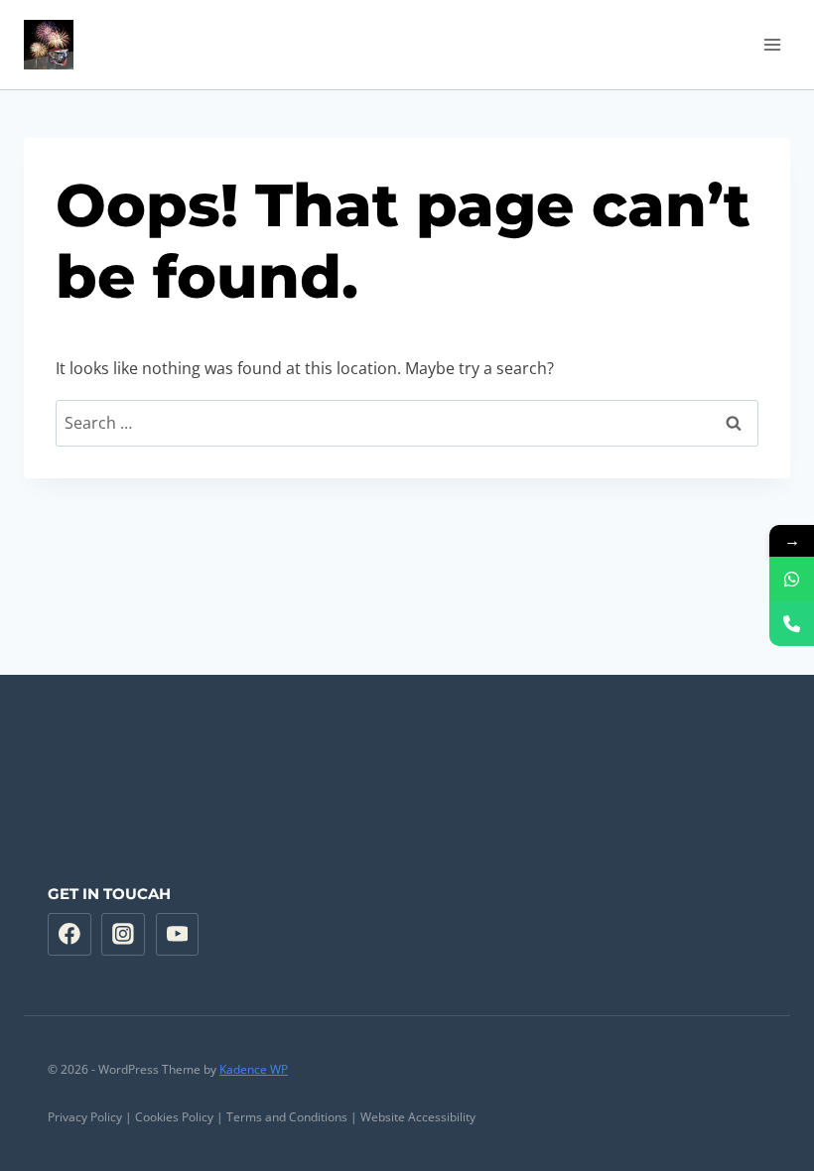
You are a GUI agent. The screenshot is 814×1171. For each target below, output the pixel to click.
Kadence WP (253, 1069)
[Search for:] (407, 423)
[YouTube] (178, 935)
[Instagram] (123, 935)
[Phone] (791, 623)
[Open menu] (771, 44)
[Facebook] (69, 935)
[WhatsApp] (791, 579)
